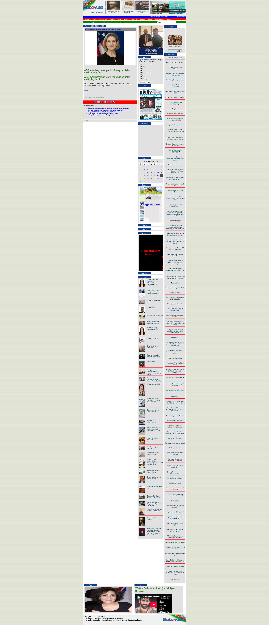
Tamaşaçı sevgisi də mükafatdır (175, 443)
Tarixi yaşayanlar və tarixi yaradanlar (175, 453)
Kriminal (143, 77)
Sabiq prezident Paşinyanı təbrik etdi (175, 554)
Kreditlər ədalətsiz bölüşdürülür (175, 420)
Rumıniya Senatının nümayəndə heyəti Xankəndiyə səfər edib (154, 379)
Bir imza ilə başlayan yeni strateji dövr (175, 466)
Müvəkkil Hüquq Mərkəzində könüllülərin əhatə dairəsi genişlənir (175, 371)
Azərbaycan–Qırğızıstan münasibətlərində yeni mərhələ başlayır (175, 158)
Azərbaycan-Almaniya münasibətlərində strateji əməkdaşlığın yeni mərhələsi (175, 227)
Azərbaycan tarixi (146, 65)
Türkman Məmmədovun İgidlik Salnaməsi (175, 384)
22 (158, 175)
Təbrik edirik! (151, 361)
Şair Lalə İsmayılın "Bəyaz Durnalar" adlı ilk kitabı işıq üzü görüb (175, 198)
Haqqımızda (99, 12)
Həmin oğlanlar (151, 307)
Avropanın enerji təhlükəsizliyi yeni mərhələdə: (152, 329)
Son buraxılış (175, 579)
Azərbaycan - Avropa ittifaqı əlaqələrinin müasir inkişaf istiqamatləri (155, 291)
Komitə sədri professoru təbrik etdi (175, 184)
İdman (143, 69)
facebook (95, 102)
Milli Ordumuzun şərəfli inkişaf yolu (175, 391)
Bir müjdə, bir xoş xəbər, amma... (127, 12)
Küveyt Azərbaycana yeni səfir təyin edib (101, 115)
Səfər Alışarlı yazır (175, 41)
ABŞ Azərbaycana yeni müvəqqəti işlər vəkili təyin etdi (103, 29)
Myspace (101, 102)
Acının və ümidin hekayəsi (152, 439)
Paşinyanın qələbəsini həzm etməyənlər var (175, 517)
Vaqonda (175, 109)
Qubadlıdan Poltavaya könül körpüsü (175, 363)
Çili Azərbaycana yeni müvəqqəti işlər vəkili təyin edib (105, 110)
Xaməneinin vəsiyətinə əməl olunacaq (175, 488)
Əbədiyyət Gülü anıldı (175, 438)
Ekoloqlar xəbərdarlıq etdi (155, 316)
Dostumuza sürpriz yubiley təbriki (149, 16)
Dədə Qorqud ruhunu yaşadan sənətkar (175, 506)
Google (105, 102)
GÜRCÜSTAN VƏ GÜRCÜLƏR (113, 12)
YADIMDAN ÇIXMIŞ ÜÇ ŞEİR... (175, 97)
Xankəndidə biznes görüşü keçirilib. (153, 453)
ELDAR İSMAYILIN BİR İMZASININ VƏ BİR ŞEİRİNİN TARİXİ (175, 572)
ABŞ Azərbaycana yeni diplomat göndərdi (101, 112)
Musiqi (143, 71)
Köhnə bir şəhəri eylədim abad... (175, 288)
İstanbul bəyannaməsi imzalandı (175, 542)
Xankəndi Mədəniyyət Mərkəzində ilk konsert (175, 459)
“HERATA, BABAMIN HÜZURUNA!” (175, 85)
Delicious (114, 102)
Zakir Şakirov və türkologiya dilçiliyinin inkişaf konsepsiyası (175, 560)
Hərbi (142, 67)
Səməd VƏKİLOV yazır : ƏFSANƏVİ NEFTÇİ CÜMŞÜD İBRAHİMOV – (175, 409)
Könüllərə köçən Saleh (175, 483)
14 (154, 172)
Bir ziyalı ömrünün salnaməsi (152, 346)
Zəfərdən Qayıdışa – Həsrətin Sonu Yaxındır (154, 496)
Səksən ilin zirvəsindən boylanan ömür (175, 92)
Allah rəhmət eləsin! (175, 448)
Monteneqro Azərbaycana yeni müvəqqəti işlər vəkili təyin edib (108, 108)
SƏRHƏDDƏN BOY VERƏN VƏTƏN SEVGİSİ (142, 12)
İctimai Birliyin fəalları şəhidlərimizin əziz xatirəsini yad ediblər (153, 429)
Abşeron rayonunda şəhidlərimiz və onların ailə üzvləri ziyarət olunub (175, 241)
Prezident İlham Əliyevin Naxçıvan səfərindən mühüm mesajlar (175, 131)
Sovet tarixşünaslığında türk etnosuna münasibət (175, 119)
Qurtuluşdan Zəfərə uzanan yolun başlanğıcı (175, 472)
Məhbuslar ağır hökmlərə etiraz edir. (175, 378)
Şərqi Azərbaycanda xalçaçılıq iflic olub (153, 322)
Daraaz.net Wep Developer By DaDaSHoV (108, 618)
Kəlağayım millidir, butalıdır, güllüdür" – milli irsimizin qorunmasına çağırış (154, 372)
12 (147, 172)
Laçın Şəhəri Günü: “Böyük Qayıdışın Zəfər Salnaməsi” (154, 503)
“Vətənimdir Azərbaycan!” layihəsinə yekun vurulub (175, 426)
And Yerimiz (156, 10)
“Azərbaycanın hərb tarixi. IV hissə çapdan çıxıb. (155, 510)
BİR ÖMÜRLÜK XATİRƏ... (175, 478)
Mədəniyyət (144, 79)
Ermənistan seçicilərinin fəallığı (175, 566)
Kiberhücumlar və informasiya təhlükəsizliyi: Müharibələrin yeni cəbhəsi (185, 16)
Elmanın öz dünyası (153, 338)
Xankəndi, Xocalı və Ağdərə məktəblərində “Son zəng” (175, 495)
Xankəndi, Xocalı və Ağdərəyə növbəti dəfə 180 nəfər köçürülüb (175, 402)
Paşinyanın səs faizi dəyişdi (175, 512)
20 (151, 175)
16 (161, 172)
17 (140, 175)
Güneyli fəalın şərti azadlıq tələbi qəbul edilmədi (175, 548)
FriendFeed (111, 102)
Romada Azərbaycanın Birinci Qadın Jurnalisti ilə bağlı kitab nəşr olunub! (175, 344)
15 (158, 172)
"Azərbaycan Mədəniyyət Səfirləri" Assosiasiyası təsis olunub (175, 351)
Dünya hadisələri (146, 73)
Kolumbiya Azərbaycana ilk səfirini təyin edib (103, 113)
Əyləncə (143, 75)
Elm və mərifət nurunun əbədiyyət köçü (154, 477)
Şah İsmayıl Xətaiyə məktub (175, 80)
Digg (108, 102)
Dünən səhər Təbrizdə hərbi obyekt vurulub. (175, 530)
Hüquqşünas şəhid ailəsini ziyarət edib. (175, 205)
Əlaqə (93, 12)
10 (140, 172)
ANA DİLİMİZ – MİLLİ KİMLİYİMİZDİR (153, 421)
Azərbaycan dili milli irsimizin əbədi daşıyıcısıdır (153, 472)
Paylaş (86, 90)
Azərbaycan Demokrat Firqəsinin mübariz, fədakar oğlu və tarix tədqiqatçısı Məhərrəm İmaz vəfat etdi (154, 532)
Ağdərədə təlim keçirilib (175, 358)
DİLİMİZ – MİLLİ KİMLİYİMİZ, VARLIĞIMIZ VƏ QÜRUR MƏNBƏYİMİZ (155, 462)
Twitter (98, 102)
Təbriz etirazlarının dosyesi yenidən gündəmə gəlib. (175, 536)
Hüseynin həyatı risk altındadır (175, 416)
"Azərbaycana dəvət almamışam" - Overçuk (175, 11)
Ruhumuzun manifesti (153, 384)
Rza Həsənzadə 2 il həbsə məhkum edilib (153, 355)
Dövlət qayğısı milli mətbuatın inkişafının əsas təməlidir (153, 400)
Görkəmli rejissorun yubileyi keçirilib (175, 524)
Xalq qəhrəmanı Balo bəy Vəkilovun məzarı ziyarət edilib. (175, 432)
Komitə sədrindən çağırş (175, 57)
